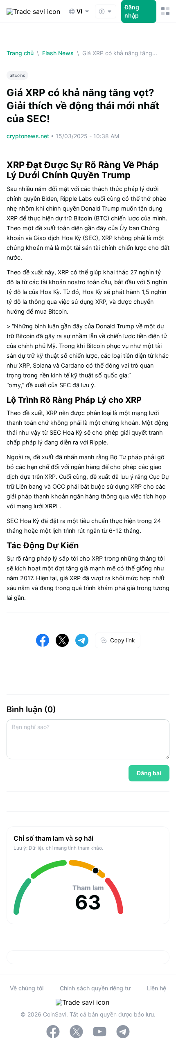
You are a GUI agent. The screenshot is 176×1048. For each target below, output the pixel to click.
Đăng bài (149, 773)
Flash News (58, 52)
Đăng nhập (131, 11)
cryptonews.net (29, 135)
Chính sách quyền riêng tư (95, 988)
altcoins (17, 75)
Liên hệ (156, 988)
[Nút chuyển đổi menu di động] (165, 11)
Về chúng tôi (26, 988)
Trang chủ (20, 52)
